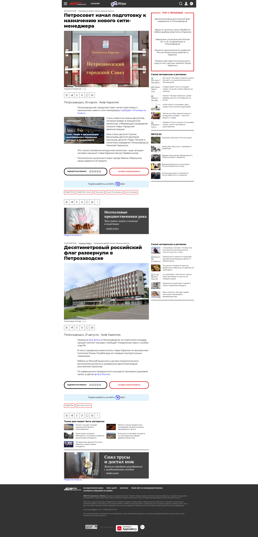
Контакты (124, 488)
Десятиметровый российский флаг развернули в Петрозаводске (172, 20)
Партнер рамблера (106, 527)
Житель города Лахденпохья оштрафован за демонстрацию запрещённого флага (131, 427)
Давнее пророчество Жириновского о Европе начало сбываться (177, 156)
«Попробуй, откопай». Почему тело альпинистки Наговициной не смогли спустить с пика (177, 250)
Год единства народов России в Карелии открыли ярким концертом (89, 444)
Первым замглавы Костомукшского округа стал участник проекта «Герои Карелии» (172, 63)
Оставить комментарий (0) (129, 171)
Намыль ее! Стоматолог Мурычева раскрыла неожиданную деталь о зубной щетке (177, 259)
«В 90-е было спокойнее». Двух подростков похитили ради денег (177, 106)
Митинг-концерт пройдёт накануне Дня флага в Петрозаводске (86, 427)
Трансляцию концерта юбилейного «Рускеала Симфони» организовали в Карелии (90, 436)
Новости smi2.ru (73, 235)
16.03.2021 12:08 (70, 11)
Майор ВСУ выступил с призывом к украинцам (176, 147)
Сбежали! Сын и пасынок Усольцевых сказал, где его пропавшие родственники (178, 124)
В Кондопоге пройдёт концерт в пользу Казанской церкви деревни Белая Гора (131, 436)
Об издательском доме (93, 488)
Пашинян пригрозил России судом (177, 138)
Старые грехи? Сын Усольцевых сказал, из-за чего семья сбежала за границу (178, 89)
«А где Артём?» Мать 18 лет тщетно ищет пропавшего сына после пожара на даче (177, 276)
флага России (102, 374)
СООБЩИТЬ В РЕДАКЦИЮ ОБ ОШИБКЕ (98, 491)
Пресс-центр (111, 488)
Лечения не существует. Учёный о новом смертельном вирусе (177, 284)
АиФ (84, 89)
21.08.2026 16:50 (70, 243)
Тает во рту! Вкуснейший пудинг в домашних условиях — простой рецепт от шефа (177, 115)
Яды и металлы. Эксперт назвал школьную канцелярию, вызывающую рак (176, 294)
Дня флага (95, 340)
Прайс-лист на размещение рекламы (147, 488)
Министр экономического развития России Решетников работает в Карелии (172, 52)
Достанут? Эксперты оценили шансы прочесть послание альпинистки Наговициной (178, 80)
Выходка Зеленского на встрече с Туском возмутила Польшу (176, 165)
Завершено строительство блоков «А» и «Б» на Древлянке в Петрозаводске (172, 41)
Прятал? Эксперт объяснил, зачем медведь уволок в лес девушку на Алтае (177, 98)
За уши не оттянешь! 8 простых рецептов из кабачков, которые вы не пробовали (178, 268)
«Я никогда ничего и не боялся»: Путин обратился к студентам (175, 174)
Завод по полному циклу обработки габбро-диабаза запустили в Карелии (172, 31)
